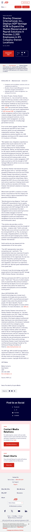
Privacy (21, 516)
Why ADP (4, 493)
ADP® (6, 107)
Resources (20, 493)
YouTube (16, 412)
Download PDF (8, 53)
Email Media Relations (11, 444)
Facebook (16, 407)
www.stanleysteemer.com (14, 346)
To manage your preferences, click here (15, 530)
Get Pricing (25, 2)
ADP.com (26, 306)
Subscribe (18, 7)
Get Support (15, 482)
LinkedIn (16, 415)
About (3, 497)
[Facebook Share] (22, 53)
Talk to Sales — (15, 479)
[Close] (28, 524)
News (4, 65)
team (14, 440)
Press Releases (12, 65)
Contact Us (25, 7)
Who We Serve (21, 489)
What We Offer (5, 489)
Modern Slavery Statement (15, 517)
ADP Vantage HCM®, (8, 111)
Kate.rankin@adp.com (6, 373)
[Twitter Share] (22, 55)
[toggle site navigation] (2, 2)
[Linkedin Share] (25, 53)
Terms (8, 516)
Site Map (14, 516)
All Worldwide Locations (15, 506)
